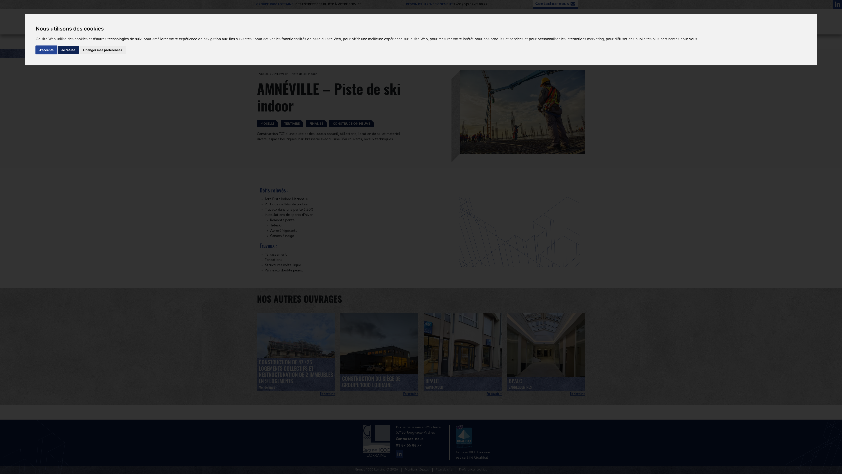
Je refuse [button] (68, 50)
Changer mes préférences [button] (102, 50)
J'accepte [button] (46, 50)
